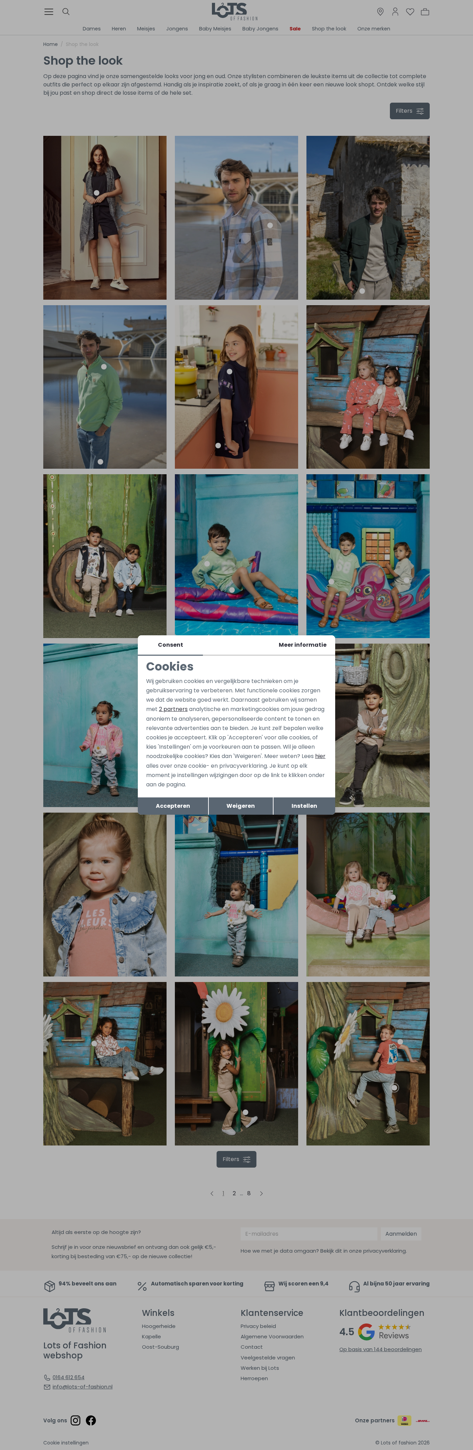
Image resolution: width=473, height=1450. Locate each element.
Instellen (304, 806)
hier (320, 756)
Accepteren (173, 806)
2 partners (173, 709)
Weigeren (240, 806)
